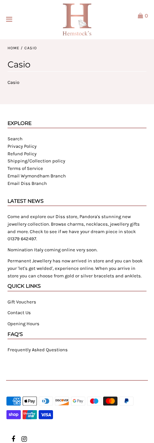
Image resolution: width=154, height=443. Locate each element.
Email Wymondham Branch (37, 175)
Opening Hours (23, 323)
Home (13, 48)
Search (15, 138)
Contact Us (19, 312)
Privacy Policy (22, 146)
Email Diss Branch (27, 183)
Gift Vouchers (22, 301)
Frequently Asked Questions (38, 349)
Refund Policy (22, 153)
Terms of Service (25, 168)
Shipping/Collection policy (36, 160)
